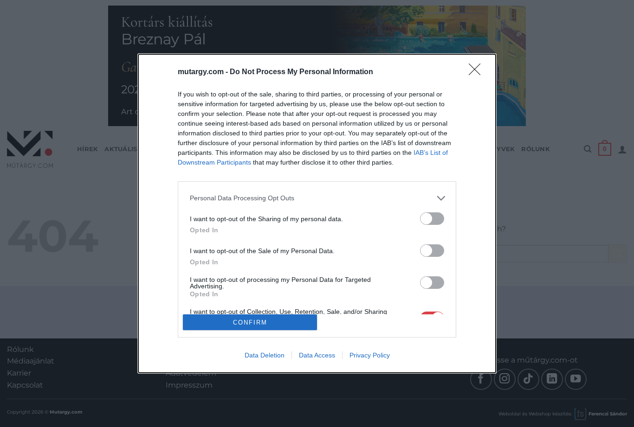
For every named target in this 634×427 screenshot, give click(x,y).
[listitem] (317, 198)
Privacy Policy (369, 355)
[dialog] (317, 213)
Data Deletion (265, 355)
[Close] (477, 72)
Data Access (317, 355)
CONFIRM (250, 322)
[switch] (432, 218)
